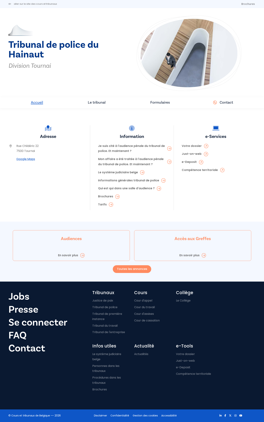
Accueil (37, 102)
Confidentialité (119, 415)
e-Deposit (183, 367)
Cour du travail (144, 307)
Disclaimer (100, 415)
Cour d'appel (143, 300)
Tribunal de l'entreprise (108, 332)
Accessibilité (169, 415)
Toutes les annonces (132, 269)
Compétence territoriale (193, 374)
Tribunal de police (104, 307)
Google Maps (25, 159)
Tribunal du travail (105, 326)
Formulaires (160, 102)
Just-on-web (185, 361)
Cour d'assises (144, 314)
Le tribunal (97, 102)
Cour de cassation (147, 320)
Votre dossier (185, 354)
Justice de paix (102, 300)
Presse (23, 309)
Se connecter (37, 322)
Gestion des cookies (145, 415)
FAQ (17, 335)
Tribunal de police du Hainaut (53, 50)
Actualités (141, 354)
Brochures (248, 4)
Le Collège (183, 300)
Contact (226, 102)
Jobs (18, 296)
